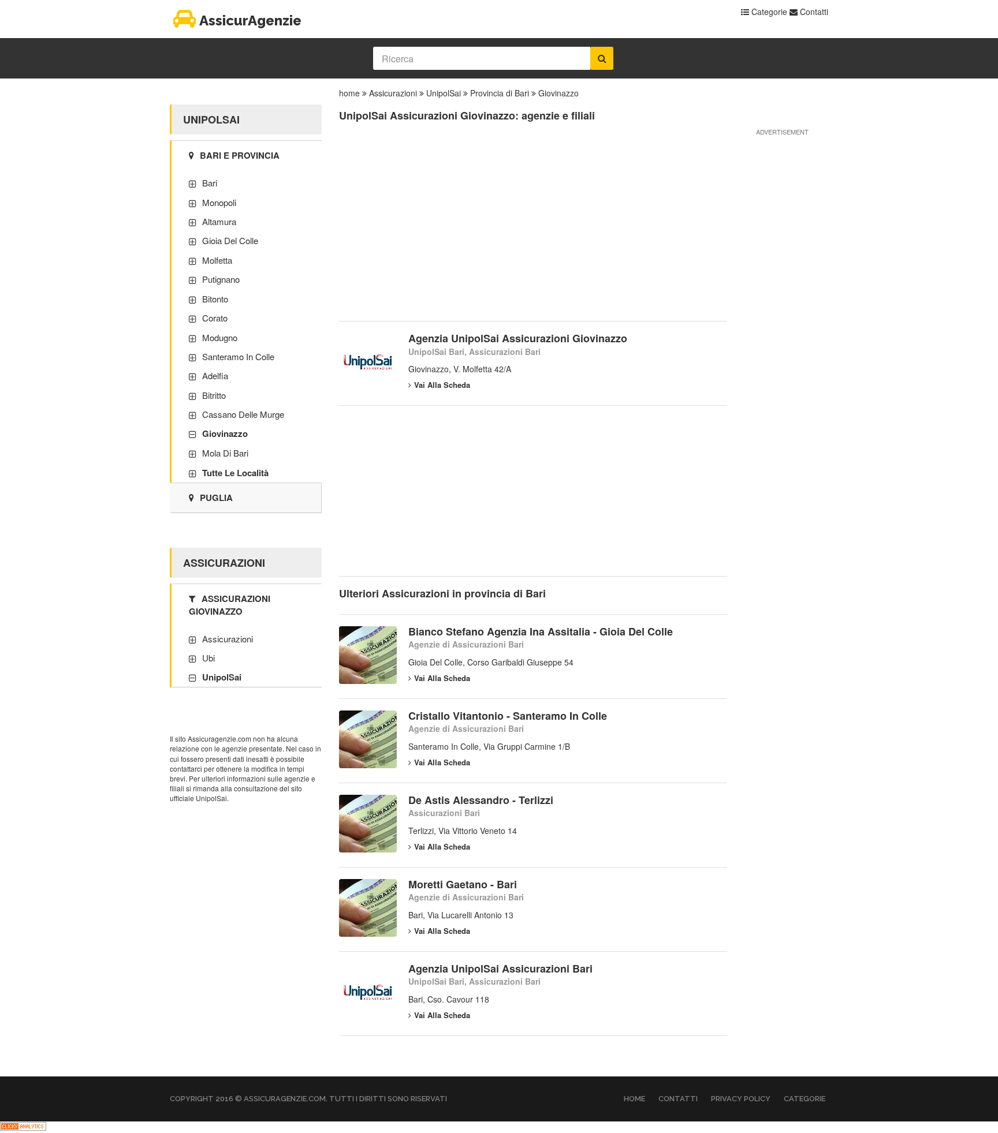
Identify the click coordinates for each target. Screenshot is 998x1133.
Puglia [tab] (216, 497)
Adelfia (215, 375)
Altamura (219, 221)
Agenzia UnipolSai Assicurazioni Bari (500, 968)
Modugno (219, 337)
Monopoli (219, 202)
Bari (209, 183)
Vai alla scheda (442, 384)
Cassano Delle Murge (243, 414)
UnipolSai (443, 93)
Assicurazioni (393, 93)
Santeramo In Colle (238, 356)
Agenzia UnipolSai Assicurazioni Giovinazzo (517, 338)
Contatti (813, 11)
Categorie (768, 11)
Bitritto (214, 395)
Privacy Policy (740, 1098)
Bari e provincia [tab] (240, 155)
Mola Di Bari (225, 453)
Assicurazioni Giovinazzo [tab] (229, 604)
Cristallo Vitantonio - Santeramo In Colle (507, 715)
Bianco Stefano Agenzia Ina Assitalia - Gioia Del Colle (540, 631)
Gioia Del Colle (230, 240)
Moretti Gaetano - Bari (462, 884)
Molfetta (217, 260)
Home (634, 1098)
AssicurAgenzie (250, 20)
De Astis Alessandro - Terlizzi (480, 799)
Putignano (221, 279)
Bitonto (215, 299)
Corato (215, 318)
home (349, 93)
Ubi (208, 658)
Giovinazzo (558, 93)
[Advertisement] (533, 228)
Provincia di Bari (499, 93)
